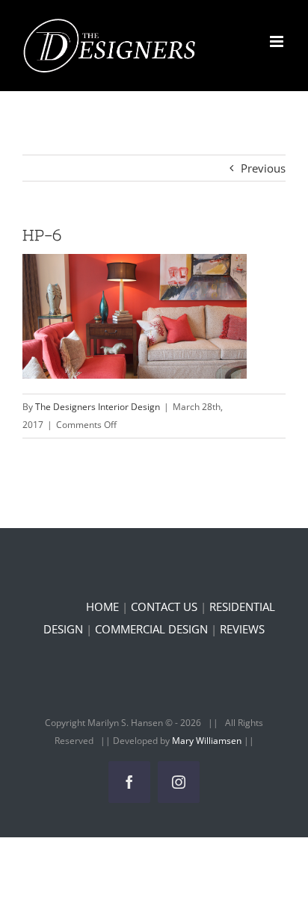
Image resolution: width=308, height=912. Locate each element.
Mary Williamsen (208, 740)
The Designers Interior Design (97, 406)
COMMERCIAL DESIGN (151, 628)
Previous (263, 168)
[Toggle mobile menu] (278, 41)
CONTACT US (164, 606)
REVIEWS (242, 628)
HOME (102, 606)
